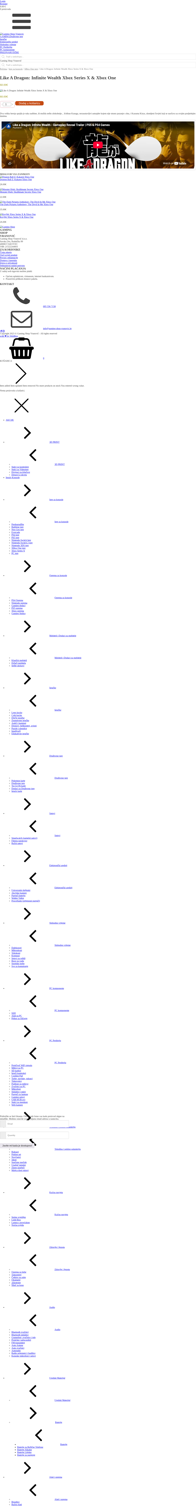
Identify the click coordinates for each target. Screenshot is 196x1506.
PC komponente (7, 49)
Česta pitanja (6, 252)
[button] (21, 415)
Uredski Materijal (62, 1400)
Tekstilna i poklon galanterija (68, 1149)
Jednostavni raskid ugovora (12, 265)
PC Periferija (60, 1062)
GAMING (5, 36)
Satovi (57, 835)
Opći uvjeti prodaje (8, 255)
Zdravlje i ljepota (62, 1269)
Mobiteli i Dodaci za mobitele (68, 658)
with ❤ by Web (9, 336)
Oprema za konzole (63, 597)
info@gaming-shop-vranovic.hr (57, 328)
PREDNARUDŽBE (9, 52)
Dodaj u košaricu (29, 103)
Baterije (63, 1444)
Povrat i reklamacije (9, 257)
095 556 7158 (49, 306)
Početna (3, 69)
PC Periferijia (6, 47)
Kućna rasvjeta (61, 1214)
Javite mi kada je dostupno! (17, 1145)
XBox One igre (31, 69)
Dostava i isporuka (8, 260)
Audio (57, 1329)
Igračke (3, 39)
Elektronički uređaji (9, 42)
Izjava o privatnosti (8, 263)
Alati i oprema (61, 1499)
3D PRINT (60, 464)
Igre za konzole (16, 69)
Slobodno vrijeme (8, 44)
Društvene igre (16, 36)
